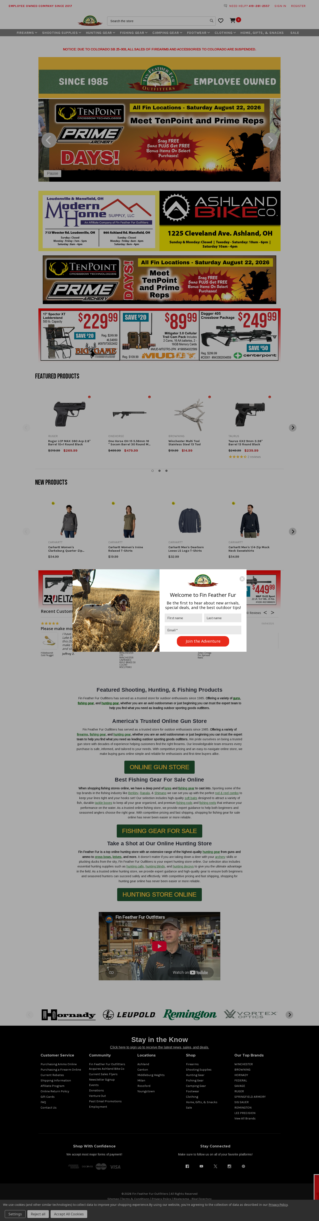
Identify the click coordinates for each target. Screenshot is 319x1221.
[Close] (242, 578)
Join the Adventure (203, 641)
